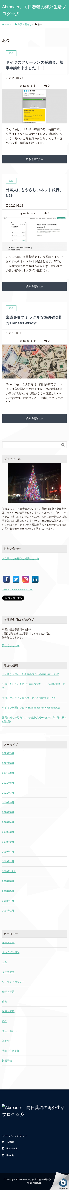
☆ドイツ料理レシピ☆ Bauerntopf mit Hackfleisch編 (31, 707)
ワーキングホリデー (13, 981)
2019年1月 (8, 861)
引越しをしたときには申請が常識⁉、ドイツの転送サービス (33, 686)
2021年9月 (8, 773)
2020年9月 (8, 802)
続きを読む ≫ (34, 159)
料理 (4, 1021)
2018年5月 (8, 891)
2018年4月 (8, 900)
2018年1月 (8, 910)
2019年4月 (8, 851)
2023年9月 (8, 753)
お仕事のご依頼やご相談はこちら (20, 558)
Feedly (10, 1155)
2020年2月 (8, 841)
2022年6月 (8, 763)
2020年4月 (8, 822)
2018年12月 (9, 871)
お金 (4, 962)
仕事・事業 (8, 991)
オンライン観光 (10, 952)
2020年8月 (8, 812)
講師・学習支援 (10, 1050)
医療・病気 (8, 1011)
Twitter (10, 1141)
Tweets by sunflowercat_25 (17, 589)
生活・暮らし (9, 1031)
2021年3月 (8, 792)
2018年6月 (8, 881)
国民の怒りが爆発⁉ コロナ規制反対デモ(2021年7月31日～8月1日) (34, 719)
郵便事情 (7, 1060)
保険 (4, 1001)
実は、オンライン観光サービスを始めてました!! (29, 697)
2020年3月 (8, 832)
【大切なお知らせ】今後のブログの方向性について (30, 674)
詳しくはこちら (10, 645)
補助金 (6, 1040)
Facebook (12, 1148)
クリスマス (8, 972)
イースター (8, 942)
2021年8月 (8, 782)
